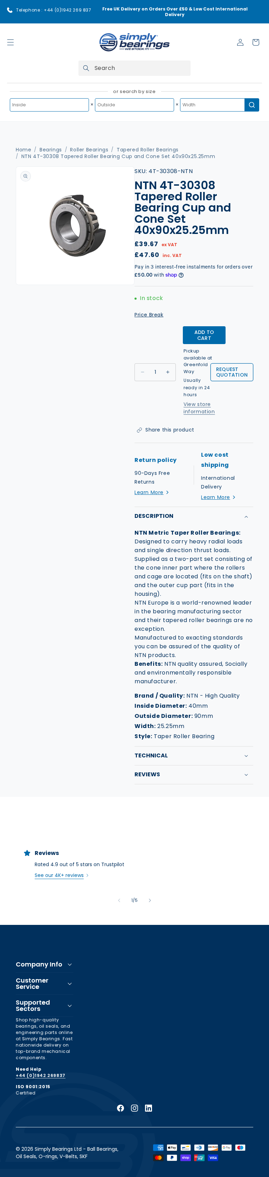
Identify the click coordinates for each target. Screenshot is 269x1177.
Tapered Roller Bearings (148, 150)
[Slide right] (150, 900)
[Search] (86, 68)
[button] (10, 42)
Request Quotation (232, 372)
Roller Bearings (89, 150)
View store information (199, 408)
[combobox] (134, 68)
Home (23, 150)
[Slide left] (119, 900)
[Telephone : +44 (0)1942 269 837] (10, 10)
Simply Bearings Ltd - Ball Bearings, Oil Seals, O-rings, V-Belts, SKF (67, 1153)
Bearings (51, 150)
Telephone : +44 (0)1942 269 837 (53, 10)
